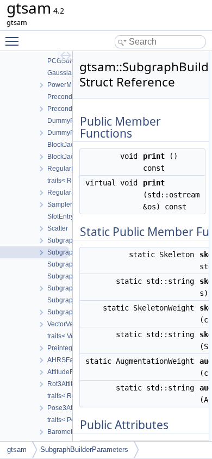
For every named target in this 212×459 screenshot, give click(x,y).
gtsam (17, 449)
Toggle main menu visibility (14, 41)
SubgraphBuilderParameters (84, 449)
